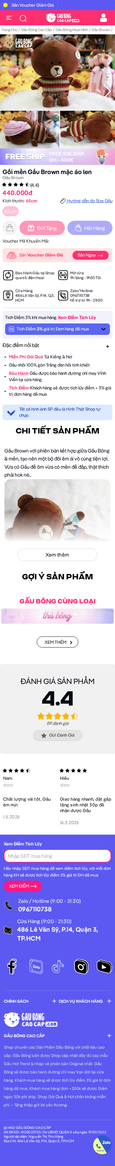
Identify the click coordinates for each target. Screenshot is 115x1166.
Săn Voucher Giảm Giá (33, 5)
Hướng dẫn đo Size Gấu (89, 201)
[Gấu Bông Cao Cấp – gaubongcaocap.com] (62, 17)
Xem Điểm (19, 886)
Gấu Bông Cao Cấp (36, 29)
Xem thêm (55, 642)
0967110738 (80, 295)
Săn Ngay (87, 255)
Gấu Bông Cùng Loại (57, 601)
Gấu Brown (101, 29)
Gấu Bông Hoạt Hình (72, 29)
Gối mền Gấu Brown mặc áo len (47, 172)
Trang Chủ (9, 29)
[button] (107, 91)
